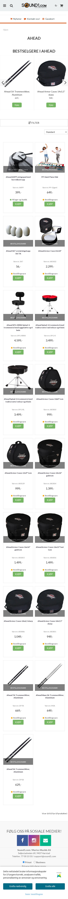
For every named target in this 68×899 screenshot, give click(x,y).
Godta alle (50, 886)
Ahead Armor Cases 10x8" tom (49, 399)
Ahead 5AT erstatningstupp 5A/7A (18, 252)
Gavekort (50, 18)
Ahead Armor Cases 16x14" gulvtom (18, 548)
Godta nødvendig (17, 886)
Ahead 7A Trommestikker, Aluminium (18, 696)
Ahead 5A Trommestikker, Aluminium (18, 770)
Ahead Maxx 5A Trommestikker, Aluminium (50, 696)
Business (40, 862)
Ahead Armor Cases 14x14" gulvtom (50, 474)
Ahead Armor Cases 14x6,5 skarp (18, 621)
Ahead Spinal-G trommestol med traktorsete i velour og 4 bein (18, 400)
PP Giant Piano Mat (49, 177)
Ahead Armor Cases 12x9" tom (18, 473)
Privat (28, 862)
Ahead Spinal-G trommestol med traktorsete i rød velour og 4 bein (49, 326)
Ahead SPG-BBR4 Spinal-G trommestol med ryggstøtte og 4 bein (18, 328)
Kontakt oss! (33, 18)
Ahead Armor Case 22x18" (49, 251)
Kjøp (17, 105)
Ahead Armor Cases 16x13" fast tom (50, 548)
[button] (3, 82)
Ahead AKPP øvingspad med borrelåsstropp (18, 178)
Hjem (5, 29)
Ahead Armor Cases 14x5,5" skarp (50, 622)
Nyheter (17, 18)
